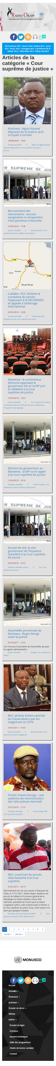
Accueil (12, 985)
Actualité (18, 145)
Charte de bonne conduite (22, 1048)
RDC (21, 916)
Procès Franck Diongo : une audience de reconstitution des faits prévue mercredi (26, 798)
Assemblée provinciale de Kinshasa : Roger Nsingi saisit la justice (24, 633)
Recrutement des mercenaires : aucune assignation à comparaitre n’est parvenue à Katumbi (25, 215)
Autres (12, 1019)
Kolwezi (7, 319)
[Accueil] (25, 13)
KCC (43, 316)
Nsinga (33, 652)
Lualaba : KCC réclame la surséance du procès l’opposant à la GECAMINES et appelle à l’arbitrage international (26, 300)
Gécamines (36, 316)
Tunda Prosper (39, 484)
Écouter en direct (17, 1008)
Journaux (13, 1002)
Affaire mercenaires (27, 233)
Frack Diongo (38, 811)
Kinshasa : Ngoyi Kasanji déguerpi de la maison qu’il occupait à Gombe (25, 132)
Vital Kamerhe (28, 916)
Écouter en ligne (17, 1025)
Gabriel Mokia (9, 148)
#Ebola (12, 1013)
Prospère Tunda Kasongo (13, 408)
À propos (14, 1031)
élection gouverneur (27, 487)
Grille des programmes (20, 1042)
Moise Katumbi (37, 230)
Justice (17, 148)
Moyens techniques (19, 1036)
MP (22, 405)
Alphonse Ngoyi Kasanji (41, 145)
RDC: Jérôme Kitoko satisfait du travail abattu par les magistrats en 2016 (26, 719)
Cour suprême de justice (30, 148)
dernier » (19, 934)
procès (6, 150)
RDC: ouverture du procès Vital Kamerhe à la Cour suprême (25, 878)
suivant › (8, 934)
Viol (40, 567)
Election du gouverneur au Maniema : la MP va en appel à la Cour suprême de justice (27, 471)
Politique (11, 484)
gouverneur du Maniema (34, 405)
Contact (13, 1053)
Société (11, 145)
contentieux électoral (12, 405)
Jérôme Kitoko (36, 732)
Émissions (14, 996)
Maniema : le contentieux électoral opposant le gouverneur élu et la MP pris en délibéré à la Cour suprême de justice (26, 386)
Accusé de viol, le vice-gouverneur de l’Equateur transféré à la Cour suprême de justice (26, 552)
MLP (45, 811)
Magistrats (23, 735)
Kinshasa (24, 913)
